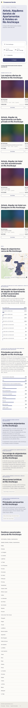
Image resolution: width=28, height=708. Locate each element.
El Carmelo (3, 572)
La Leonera (3, 555)
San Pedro (3, 601)
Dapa (2, 661)
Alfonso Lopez (4, 591)
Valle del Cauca (4, 641)
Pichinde (3, 549)
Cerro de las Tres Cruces (6, 614)
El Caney (3, 581)
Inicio (4, 7)
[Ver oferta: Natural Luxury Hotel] (12, 177)
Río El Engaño (4, 637)
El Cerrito (3, 674)
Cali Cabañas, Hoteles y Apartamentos (9, 539)
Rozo (2, 657)
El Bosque (3, 578)
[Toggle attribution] (26, 277)
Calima (2, 595)
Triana (2, 654)
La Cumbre (3, 670)
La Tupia (3, 562)
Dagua (2, 621)
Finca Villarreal (4, 100)
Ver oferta (12, 107)
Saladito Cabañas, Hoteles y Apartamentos (10, 542)
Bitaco (2, 687)
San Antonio (3, 605)
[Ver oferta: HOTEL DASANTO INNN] (12, 219)
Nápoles (3, 608)
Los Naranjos (4, 598)
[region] (14, 266)
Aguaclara (3, 634)
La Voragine (3, 552)
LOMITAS (3, 558)
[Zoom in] (26, 255)
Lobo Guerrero (4, 651)
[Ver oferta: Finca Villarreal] (12, 89)
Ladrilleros (3, 628)
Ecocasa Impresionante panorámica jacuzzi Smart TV (12, 144)
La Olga (2, 693)
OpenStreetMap (22, 277)
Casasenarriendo (9, 2)
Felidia (2, 545)
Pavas (2, 667)
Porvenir (3, 611)
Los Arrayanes (4, 565)
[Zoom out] (26, 257)
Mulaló (2, 677)
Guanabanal (3, 585)
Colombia (8, 7)
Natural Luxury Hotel (5, 188)
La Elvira (3, 684)
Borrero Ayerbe (4, 631)
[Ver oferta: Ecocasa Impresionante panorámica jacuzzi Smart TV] (12, 133)
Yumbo (2, 680)
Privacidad (3, 705)
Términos (7, 705)
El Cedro (3, 568)
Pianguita (3, 618)
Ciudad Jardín (4, 588)
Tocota (2, 624)
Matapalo (3, 690)
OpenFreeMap (7, 277)
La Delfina (3, 647)
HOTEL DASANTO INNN (6, 230)
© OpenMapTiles (13, 277)
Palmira (2, 664)
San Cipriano (3, 644)
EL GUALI (3, 575)
